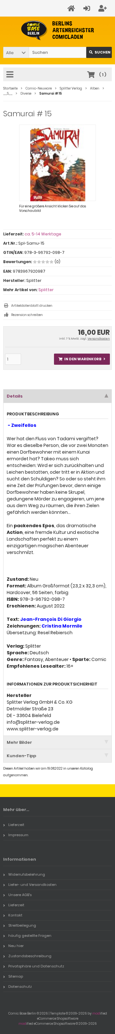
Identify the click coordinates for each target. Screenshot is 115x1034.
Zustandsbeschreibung (29, 956)
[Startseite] (72, 8)
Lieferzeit (16, 824)
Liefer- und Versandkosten (32, 884)
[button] (16, 52)
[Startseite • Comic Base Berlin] (57, 30)
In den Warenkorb (82, 359)
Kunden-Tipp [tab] (21, 756)
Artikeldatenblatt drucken (31, 305)
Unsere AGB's (20, 894)
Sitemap (15, 976)
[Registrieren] (103, 8)
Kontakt (15, 915)
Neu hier (16, 945)
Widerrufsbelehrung (26, 874)
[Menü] (10, 75)
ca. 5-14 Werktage (43, 234)
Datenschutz (20, 986)
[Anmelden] (87, 8)
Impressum (18, 834)
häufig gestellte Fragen (29, 935)
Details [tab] (15, 396)
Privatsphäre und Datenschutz (36, 966)
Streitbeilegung (22, 925)
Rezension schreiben (27, 314)
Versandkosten (99, 339)
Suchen (99, 52)
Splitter (46, 289)
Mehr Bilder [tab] (19, 742)
